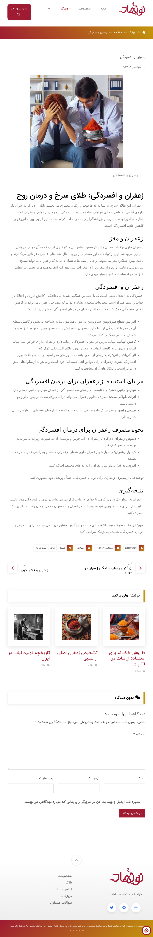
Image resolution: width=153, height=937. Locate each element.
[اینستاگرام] (136, 907)
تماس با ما (64, 889)
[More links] (48, 9)
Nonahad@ (131, 548)
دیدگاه (139, 734)
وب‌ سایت (46, 778)
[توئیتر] (111, 907)
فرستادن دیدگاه (132, 813)
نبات (52, 548)
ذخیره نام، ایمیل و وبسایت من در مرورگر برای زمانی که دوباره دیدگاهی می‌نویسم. (82, 802)
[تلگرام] (124, 907)
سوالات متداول (61, 902)
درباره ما (66, 896)
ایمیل (94, 778)
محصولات (65, 876)
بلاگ (69, 882)
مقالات (80, 548)
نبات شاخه (41, 548)
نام (142, 778)
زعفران (62, 548)
